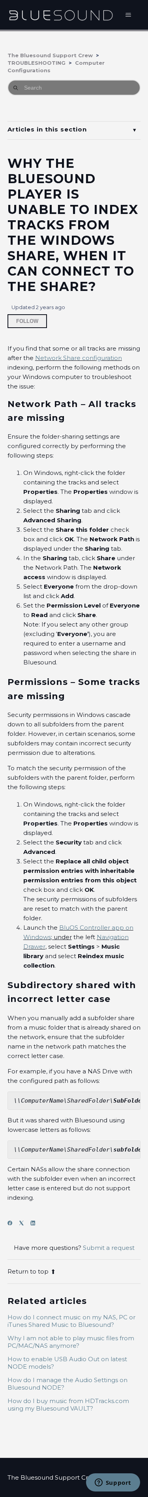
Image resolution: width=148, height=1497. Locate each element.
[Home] (60, 15)
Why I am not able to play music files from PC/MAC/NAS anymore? (70, 1341)
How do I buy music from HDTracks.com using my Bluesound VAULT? (68, 1404)
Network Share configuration (78, 358)
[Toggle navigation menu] (128, 15)
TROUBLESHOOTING (36, 63)
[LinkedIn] (35, 1223)
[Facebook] (12, 1223)
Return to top (28, 1271)
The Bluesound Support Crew (50, 55)
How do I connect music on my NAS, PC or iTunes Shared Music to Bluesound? (71, 1320)
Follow (27, 321)
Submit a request (109, 1247)
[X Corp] (24, 1223)
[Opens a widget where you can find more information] (113, 1483)
